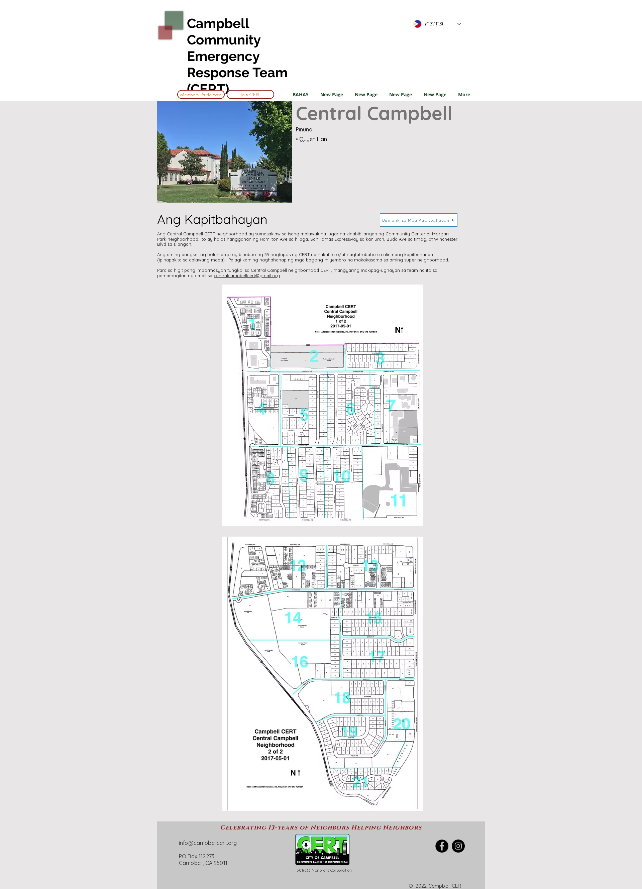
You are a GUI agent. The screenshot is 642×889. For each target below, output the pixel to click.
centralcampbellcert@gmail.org (247, 275)
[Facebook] (441, 846)
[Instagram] (458, 846)
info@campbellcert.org (208, 843)
